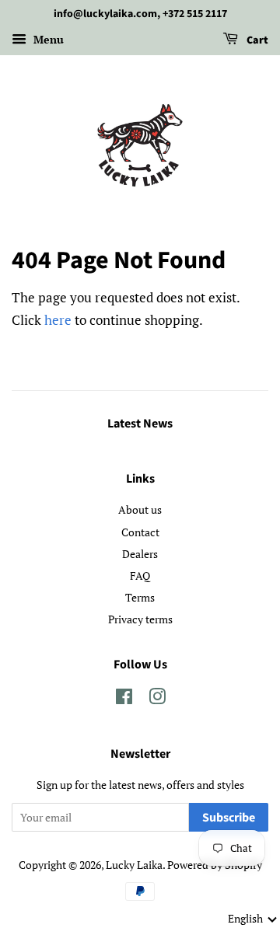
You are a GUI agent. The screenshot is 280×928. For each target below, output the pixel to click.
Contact (140, 532)
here (58, 320)
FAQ (140, 575)
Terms (140, 597)
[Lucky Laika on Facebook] (124, 699)
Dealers (140, 553)
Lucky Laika (134, 864)
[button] (253, 918)
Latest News (140, 423)
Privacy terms (140, 619)
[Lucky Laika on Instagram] (157, 699)
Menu (47, 39)
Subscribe (228, 817)
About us (140, 509)
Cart (256, 40)
